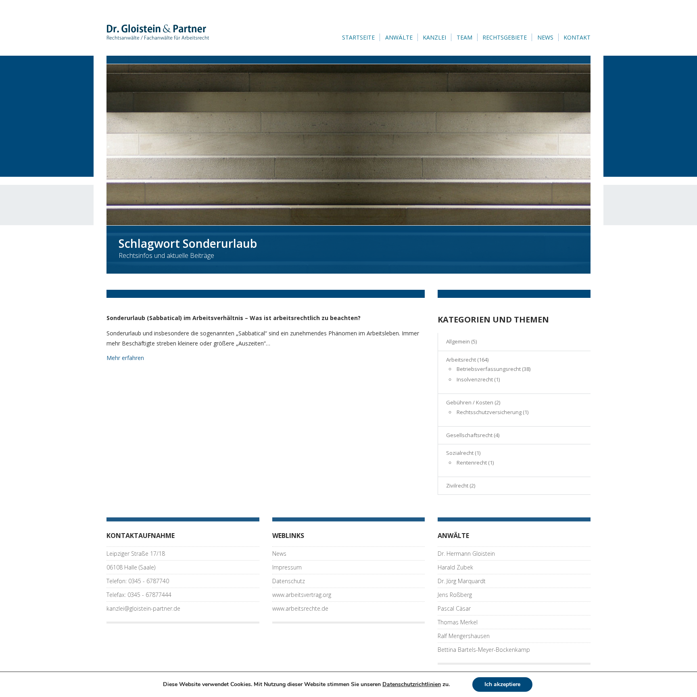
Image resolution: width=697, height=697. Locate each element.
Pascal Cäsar (454, 608)
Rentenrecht (472, 462)
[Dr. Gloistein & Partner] (158, 31)
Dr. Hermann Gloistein (466, 553)
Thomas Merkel (458, 622)
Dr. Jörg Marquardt (462, 581)
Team (464, 37)
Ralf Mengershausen (464, 636)
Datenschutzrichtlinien (411, 684)
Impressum (287, 567)
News (545, 37)
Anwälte (399, 37)
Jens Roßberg (455, 595)
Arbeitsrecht (461, 359)
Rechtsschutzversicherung (489, 412)
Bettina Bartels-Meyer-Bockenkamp (484, 649)
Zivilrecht (457, 485)
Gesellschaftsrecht (469, 435)
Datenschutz (288, 581)
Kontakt (577, 37)
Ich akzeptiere (502, 684)
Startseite (358, 37)
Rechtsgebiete (504, 37)
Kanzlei (434, 37)
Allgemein (458, 341)
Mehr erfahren (125, 358)
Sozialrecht (460, 452)
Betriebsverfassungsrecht (489, 369)
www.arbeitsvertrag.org (301, 595)
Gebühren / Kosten (469, 402)
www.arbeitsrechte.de (300, 608)
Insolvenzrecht (475, 379)
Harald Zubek (455, 567)
